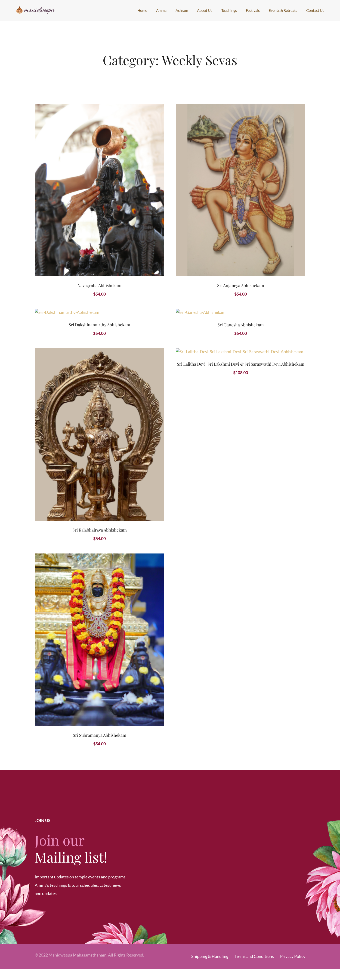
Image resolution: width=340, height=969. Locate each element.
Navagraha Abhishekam (99, 285)
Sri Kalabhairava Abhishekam (99, 530)
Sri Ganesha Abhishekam (240, 324)
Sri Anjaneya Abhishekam (240, 285)
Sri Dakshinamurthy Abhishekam (99, 324)
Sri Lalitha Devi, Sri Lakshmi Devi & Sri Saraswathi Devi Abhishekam (240, 364)
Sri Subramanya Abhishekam (99, 735)
